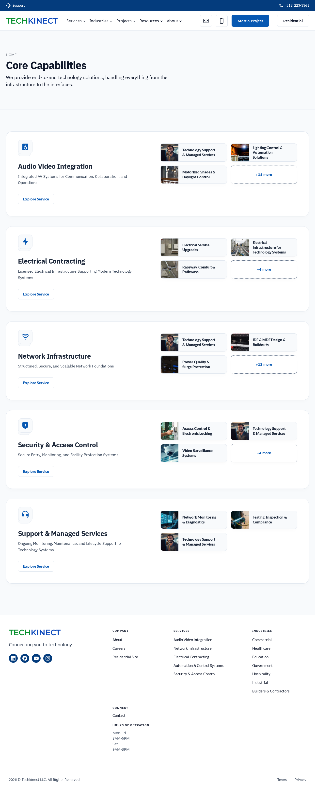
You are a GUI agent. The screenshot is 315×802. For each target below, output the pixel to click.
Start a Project (250, 20)
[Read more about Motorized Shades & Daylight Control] (194, 174)
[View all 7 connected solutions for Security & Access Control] (264, 453)
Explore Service (36, 199)
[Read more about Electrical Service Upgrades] (194, 247)
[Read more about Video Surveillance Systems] (194, 453)
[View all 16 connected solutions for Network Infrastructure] (264, 364)
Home (11, 55)
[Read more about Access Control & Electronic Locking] (194, 431)
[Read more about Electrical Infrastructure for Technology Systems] (264, 247)
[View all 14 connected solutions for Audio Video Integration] (264, 174)
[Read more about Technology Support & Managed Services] (194, 152)
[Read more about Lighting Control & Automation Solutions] (264, 152)
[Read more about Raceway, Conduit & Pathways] (194, 269)
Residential (293, 20)
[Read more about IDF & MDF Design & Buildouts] (264, 342)
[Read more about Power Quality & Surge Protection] (194, 364)
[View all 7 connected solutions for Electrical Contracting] (264, 269)
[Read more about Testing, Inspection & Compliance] (264, 520)
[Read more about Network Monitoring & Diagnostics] (194, 520)
